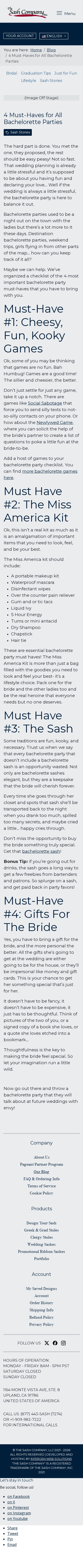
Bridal (11, 73)
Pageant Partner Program (41, 1164)
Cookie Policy (41, 1193)
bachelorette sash (41, 851)
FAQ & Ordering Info (42, 1179)
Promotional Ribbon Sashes (41, 1251)
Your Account (20, 36)
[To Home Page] (27, 13)
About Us (42, 1157)
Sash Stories (51, 80)
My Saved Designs (41, 1288)
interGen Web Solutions (51, 1459)
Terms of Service (41, 1186)
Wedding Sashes (41, 1244)
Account (41, 1295)
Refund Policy (41, 1317)
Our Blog (41, 1171)
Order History (41, 1303)
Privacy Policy (41, 1324)
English (54, 36)
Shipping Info (41, 1310)
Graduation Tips (36, 73)
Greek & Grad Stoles (41, 1230)
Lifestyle (28, 80)
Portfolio (41, 1258)
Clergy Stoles (41, 1237)
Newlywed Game (55, 422)
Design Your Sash (41, 1223)
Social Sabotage (45, 403)
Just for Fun (65, 73)
